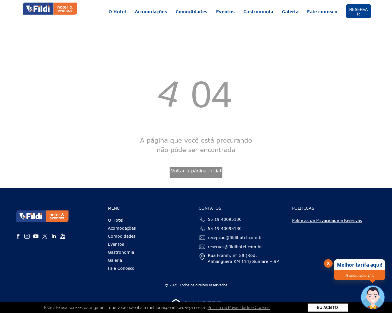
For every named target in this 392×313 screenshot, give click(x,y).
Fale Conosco (121, 268)
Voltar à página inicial (196, 170)
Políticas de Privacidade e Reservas (327, 220)
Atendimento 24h (360, 275)
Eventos (116, 244)
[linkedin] (53, 237)
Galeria (115, 260)
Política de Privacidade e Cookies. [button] (238, 307)
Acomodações (122, 228)
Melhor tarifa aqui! (359, 264)
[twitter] (44, 237)
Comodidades (121, 236)
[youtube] (36, 237)
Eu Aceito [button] (327, 307)
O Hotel (115, 220)
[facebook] (18, 237)
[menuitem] (117, 11)
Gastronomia (121, 252)
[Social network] (62, 237)
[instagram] (27, 237)
